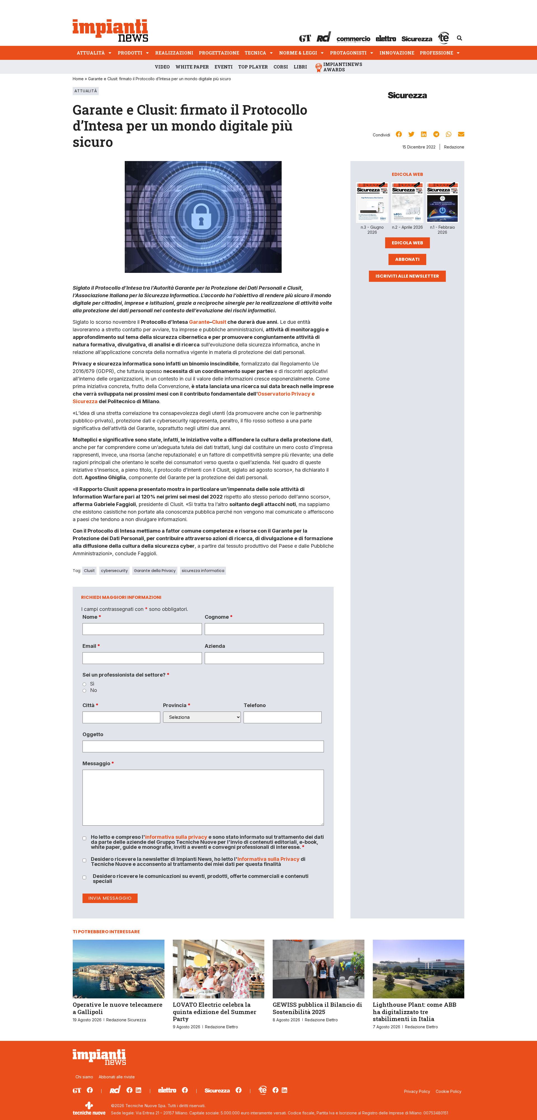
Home (78, 78)
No (93, 690)
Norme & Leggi (298, 53)
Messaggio (98, 763)
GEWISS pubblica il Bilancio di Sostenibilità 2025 (317, 1008)
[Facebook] (90, 1090)
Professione (436, 53)
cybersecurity (114, 570)
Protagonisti (348, 53)
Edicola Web (407, 243)
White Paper (192, 67)
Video (162, 67)
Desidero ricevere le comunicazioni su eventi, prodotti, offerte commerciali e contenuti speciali (200, 879)
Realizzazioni (174, 53)
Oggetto (93, 734)
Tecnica (255, 53)
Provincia (176, 705)
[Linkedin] (138, 1090)
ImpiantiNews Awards (342, 66)
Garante (199, 322)
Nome (92, 617)
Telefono (255, 705)
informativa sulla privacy (176, 837)
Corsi (281, 67)
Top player (253, 67)
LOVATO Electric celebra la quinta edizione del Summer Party (214, 1011)
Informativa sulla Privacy (268, 859)
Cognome (219, 617)
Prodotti (130, 53)
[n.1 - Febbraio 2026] (442, 203)
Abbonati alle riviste (117, 1076)
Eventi (224, 67)
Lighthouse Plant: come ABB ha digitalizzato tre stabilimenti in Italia (414, 1011)
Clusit (219, 322)
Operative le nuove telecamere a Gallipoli (117, 1008)
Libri (300, 67)
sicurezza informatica (203, 570)
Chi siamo (84, 1076)
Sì (92, 683)
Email (91, 646)
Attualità (91, 53)
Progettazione (219, 53)
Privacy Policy (417, 1091)
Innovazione (397, 53)
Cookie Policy (448, 1091)
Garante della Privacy (155, 570)
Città (90, 705)
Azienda (215, 646)
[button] (459, 38)
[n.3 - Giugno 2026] (372, 203)
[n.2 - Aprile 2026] (407, 203)
